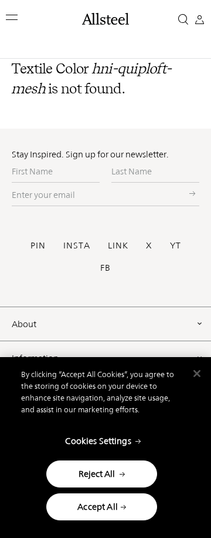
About (24, 324)
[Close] (197, 373)
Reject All (97, 474)
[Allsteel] (105, 19)
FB (105, 268)
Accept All (97, 507)
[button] (12, 17)
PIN (38, 245)
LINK (118, 245)
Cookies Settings (98, 441)
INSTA (76, 245)
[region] (105, 447)
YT (175, 245)
